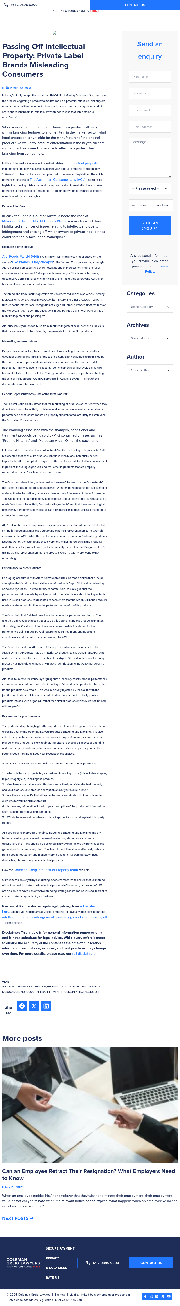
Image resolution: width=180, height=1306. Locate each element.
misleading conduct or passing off (81, 917)
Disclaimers (56, 1267)
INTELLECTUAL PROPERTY (85, 987)
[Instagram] (151, 1296)
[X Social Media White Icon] (162, 1296)
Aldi (5, 987)
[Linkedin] (156, 1296)
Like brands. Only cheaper (32, 261)
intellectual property (82, 163)
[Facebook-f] (145, 1296)
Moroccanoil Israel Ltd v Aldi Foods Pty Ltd (34, 221)
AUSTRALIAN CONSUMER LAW (27, 987)
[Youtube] (168, 1296)
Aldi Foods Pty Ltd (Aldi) (20, 256)
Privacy (52, 1258)
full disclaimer (83, 953)
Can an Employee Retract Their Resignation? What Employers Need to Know (88, 1174)
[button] (22, 1006)
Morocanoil (10, 992)
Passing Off (91, 992)
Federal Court (57, 987)
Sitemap (60, 1294)
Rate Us (52, 1277)
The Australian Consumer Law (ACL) (57, 179)
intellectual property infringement (28, 917)
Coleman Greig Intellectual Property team (46, 869)
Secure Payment (60, 1248)
